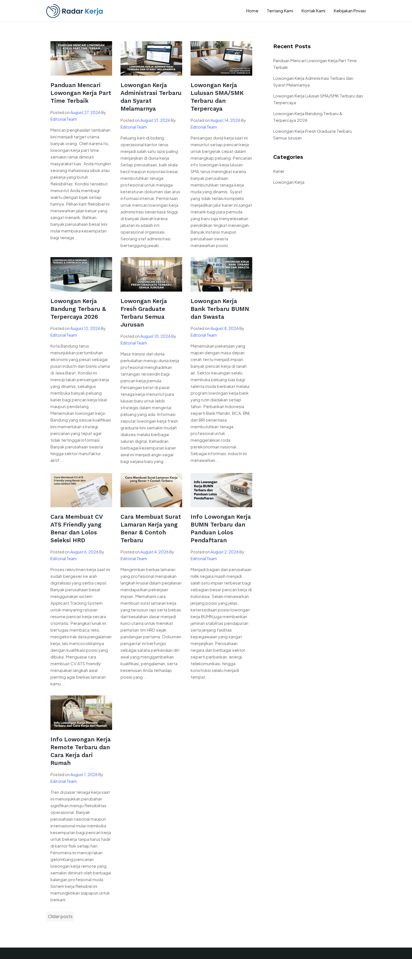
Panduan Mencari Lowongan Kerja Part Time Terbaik (80, 93)
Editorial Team (63, 119)
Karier (278, 171)
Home (252, 10)
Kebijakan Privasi (350, 10)
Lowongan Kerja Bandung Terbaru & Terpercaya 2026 (78, 308)
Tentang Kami (280, 10)
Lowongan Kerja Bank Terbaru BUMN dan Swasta (220, 308)
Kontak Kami (313, 10)
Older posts (60, 916)
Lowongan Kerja (288, 182)
